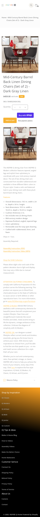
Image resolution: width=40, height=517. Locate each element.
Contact (5, 504)
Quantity (7, 107)
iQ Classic (5, 398)
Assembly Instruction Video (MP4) (16, 251)
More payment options (25, 120)
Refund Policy (7, 478)
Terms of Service (8, 489)
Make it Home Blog (9, 435)
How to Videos (7, 441)
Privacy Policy (7, 484)
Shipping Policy (7, 473)
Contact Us (6, 467)
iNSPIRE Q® (9, 332)
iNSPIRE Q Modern (10, 306)
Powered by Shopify (30, 514)
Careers (5, 499)
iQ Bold (4, 415)
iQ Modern (6, 403)
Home (4, 17)
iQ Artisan (5, 409)
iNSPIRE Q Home (16, 514)
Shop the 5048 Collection (13, 260)
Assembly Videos (8, 446)
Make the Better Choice (11, 452)
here (13, 367)
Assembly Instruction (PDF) (14, 248)
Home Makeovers (8, 458)
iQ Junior (5, 420)
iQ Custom (6, 426)
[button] (1, 5)
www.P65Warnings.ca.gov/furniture (21, 301)
